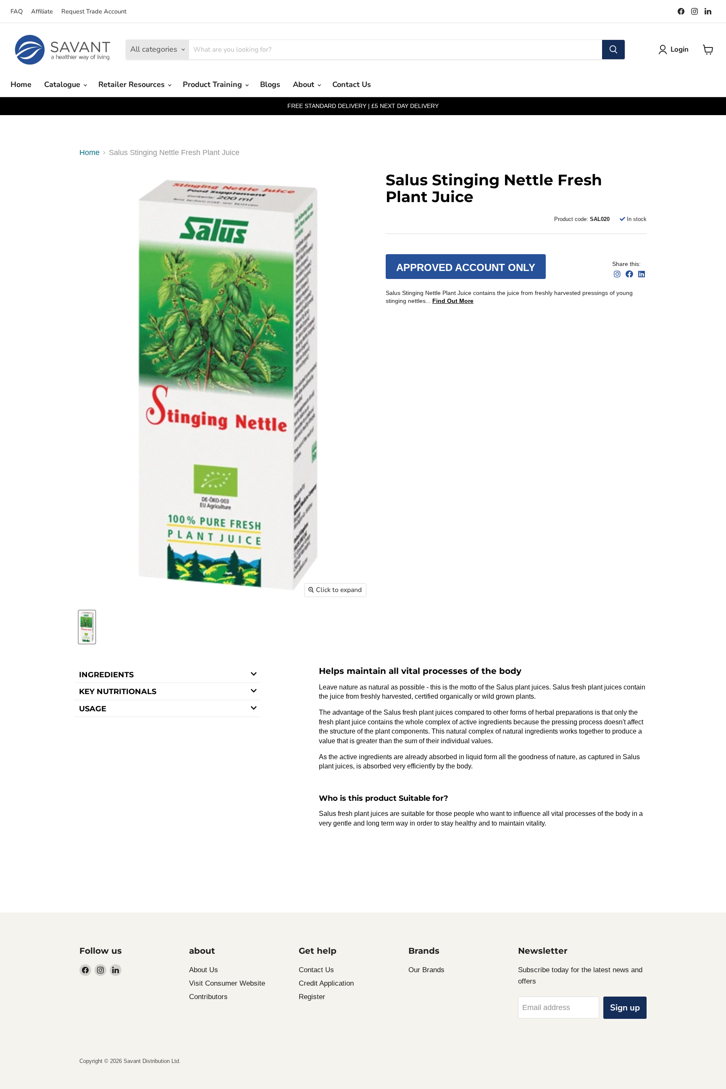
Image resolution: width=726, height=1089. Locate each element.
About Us (203, 970)
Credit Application (326, 983)
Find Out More (452, 300)
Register (312, 997)
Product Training (213, 84)
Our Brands (426, 970)
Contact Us (351, 84)
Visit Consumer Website (227, 983)
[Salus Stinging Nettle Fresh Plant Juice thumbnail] (87, 627)
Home (21, 84)
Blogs (270, 84)
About (304, 84)
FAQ (17, 11)
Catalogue (63, 84)
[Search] (613, 49)
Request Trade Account (93, 11)
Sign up (625, 1007)
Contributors (208, 997)
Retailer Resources (132, 84)
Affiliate (42, 11)
